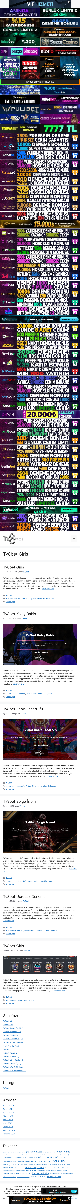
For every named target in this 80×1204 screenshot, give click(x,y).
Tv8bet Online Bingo (11, 1056)
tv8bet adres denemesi (49, 1152)
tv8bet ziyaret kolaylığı (69, 1173)
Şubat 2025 (8, 1120)
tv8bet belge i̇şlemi (14, 881)
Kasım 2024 (8, 1127)
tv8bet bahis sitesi (40, 1154)
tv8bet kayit (8, 1168)
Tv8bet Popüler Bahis (12, 1032)
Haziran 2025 (8, 1113)
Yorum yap (10, 602)
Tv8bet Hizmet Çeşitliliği (13, 1028)
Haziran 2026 (8, 1105)
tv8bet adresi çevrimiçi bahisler (11, 1154)
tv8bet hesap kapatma (64, 1164)
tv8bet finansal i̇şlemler (15, 694)
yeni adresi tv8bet (53, 1177)
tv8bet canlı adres (32, 1157)
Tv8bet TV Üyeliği (10, 1035)
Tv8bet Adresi (9, 1021)
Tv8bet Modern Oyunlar (13, 1042)
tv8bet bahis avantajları (27, 1154)
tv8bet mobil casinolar (63, 1168)
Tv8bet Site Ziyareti (11, 1053)
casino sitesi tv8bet (8, 1152)
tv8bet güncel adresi (11, 1164)
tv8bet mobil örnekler (43, 881)
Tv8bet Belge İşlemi (20, 801)
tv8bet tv (53, 1170)
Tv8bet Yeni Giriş (40, 1173)
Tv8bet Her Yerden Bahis (43, 598)
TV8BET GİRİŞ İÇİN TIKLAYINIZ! (40, 82)
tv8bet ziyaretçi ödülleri (9, 1177)
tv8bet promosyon (20, 1170)
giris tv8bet (30, 1152)
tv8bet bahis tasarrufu (15, 786)
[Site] (40, 137)
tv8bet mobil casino (50, 1168)
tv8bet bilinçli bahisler (20, 1157)
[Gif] (40, 224)
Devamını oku (48, 589)
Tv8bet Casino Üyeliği (12, 1064)
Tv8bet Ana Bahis (13, 598)
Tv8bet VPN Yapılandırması (14, 1071)
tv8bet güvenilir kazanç (46, 786)
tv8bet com (60, 1157)
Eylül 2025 (7, 1109)
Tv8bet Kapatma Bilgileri (13, 1039)
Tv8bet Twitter (9, 1173)
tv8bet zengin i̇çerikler (56, 1173)
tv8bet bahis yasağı (64, 1154)
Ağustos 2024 (9, 1130)
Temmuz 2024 (9, 1134)
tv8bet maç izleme (34, 1167)
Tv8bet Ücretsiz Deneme (24, 896)
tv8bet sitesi (31, 1170)
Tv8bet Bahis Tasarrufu (23, 709)
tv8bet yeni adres (23, 1173)
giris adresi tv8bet (20, 1152)
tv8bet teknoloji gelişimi (44, 1170)
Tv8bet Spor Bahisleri (26, 1000)
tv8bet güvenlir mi (52, 1164)
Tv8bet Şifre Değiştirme (13, 1067)
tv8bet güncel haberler (26, 930)
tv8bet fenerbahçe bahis (23, 1161)
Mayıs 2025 (8, 1116)
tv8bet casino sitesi (46, 1157)
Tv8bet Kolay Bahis (19, 614)
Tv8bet (9, 595)
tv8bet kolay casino (19, 1168)
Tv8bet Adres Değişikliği (13, 1060)
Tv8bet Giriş (13, 567)
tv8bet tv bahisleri (62, 1170)
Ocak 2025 (7, 1123)
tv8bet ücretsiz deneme (47, 930)
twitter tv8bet (38, 1176)
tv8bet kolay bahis (45, 694)
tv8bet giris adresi (38, 1161)
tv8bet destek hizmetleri (9, 1161)
